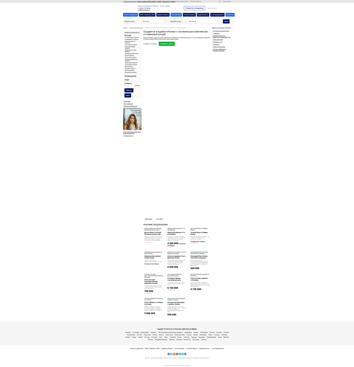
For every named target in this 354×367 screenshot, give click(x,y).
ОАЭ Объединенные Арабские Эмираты (170, 332)
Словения (173, 337)
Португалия (147, 335)
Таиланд (203, 339)
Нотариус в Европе (130, 68)
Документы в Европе (130, 72)
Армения (172, 339)
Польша (189, 335)
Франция (128, 332)
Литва (166, 337)
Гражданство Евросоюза (132, 53)
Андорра (194, 337)
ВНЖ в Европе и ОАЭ (147, 15)
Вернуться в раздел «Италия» (221, 28)
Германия (153, 332)
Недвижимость (203, 15)
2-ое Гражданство (217, 15)
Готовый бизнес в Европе (132, 37)
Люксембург (204, 332)
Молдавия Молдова (161, 339)
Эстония (147, 337)
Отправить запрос (166, 44)
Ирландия (202, 337)
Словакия (217, 335)
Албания (150, 339)
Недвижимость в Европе (131, 39)
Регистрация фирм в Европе (130, 47)
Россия (179, 337)
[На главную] (149, 1)
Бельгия (139, 335)
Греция (195, 335)
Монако (196, 332)
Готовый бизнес (189, 15)
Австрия (219, 332)
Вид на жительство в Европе (130, 42)
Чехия (210, 335)
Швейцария (188, 332)
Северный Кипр (211, 337)
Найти (226, 21)
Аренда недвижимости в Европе (131, 60)
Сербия (127, 337)
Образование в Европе (131, 62)
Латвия (140, 337)
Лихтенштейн (131, 335)
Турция (134, 337)
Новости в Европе (195, 1)
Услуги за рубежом (130, 15)
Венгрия (212, 332)
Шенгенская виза (129, 70)
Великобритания (180, 335)
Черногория (169, 335)
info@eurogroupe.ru (144, 10)
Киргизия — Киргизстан (183, 339)
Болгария (154, 337)
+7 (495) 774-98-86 (144, 8)
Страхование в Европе (131, 64)
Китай (220, 337)
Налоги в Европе (129, 55)
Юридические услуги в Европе (130, 50)
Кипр (160, 337)
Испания (226, 332)
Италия (155, 335)
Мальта (161, 335)
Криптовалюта (129, 66)
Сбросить (129, 90)
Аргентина (196, 339)
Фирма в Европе (163, 15)
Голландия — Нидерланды (141, 332)
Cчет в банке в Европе (131, 44)
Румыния (224, 335)
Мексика (226, 337)
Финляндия (202, 335)
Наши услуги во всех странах (179, 1)
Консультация (176, 15)
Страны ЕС (230, 15)
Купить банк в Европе (131, 57)
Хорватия (187, 337)
